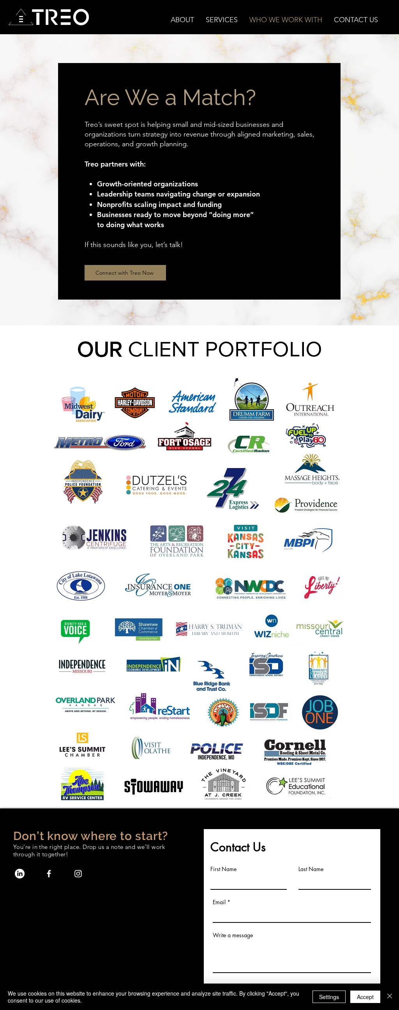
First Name (223, 869)
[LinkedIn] (20, 873)
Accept (365, 997)
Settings (329, 997)
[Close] (389, 997)
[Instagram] (78, 873)
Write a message (233, 935)
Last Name (310, 869)
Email (219, 902)
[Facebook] (49, 873)
